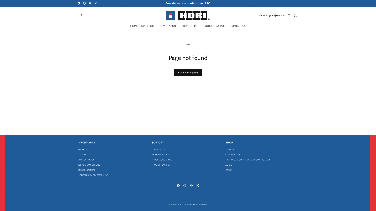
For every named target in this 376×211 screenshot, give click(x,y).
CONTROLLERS (232, 154)
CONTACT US (158, 149)
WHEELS (229, 149)
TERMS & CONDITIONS (89, 165)
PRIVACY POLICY (86, 159)
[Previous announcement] (123, 3)
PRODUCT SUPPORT (162, 165)
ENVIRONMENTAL (86, 170)
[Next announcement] (253, 3)
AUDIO (228, 165)
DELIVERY (83, 154)
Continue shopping (188, 72)
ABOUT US (83, 149)
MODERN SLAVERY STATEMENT (93, 175)
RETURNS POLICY (160, 154)
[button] (81, 15)
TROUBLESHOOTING (162, 159)
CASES (228, 170)
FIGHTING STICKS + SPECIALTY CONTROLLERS (247, 159)
